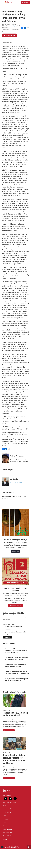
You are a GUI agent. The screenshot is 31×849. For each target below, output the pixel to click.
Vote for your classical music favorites (15, 589)
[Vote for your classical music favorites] (15, 571)
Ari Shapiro (14, 26)
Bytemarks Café (6, 710)
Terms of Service (7, 836)
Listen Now (15, 551)
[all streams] (29, 847)
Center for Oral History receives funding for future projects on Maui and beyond (14, 759)
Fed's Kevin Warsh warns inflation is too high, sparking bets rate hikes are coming (17, 672)
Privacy (5, 839)
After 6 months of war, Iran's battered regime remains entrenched (15, 665)
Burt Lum (5, 719)
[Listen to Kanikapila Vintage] (15, 522)
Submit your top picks (15, 606)
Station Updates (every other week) (13, 626)
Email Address (7, 619)
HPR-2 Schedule (7, 812)
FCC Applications (7, 832)
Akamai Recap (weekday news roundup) (14, 631)
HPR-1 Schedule (7, 809)
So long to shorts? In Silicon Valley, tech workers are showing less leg (16, 679)
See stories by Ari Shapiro (18, 483)
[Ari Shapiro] (5, 481)
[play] (2, 847)
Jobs (4, 815)
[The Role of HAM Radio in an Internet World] (14, 700)
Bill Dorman (5, 766)
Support (5, 825)
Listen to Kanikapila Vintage (15, 539)
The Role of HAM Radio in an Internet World (15, 714)
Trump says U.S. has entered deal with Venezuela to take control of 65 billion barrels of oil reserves (16, 650)
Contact (5, 822)
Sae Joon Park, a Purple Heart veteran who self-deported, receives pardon (17, 658)
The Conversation (7, 752)
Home (4, 805)
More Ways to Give (7, 829)
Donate (26, 2)
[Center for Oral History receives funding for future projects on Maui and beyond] (14, 743)
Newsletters (6, 819)
